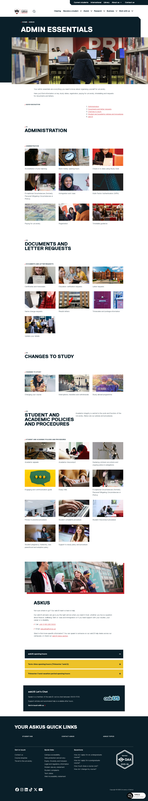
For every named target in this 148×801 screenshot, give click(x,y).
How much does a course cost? (86, 766)
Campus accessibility (52, 755)
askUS (31, 22)
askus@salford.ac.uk (48, 629)
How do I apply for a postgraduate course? (87, 762)
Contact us (129, 2)
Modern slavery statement (54, 767)
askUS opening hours (37, 654)
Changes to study (94, 112)
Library (106, 2)
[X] (35, 790)
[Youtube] (41, 790)
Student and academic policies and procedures (105, 114)
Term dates (48, 773)
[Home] (21, 14)
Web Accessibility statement (55, 776)
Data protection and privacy (54, 758)
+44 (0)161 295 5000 (47, 624)
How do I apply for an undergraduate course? (88, 756)
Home (24, 22)
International (96, 2)
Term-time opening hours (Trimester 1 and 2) (48, 664)
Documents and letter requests (99, 109)
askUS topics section (60, 636)
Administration (93, 107)
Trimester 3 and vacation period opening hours (49, 674)
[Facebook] (17, 790)
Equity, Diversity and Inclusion (55, 761)
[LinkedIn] (26, 790)
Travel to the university (23, 761)
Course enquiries (21, 758)
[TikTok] (30, 790)
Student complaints (51, 770)
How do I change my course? (85, 769)
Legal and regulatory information (56, 764)
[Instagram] (21, 790)
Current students (81, 2)
